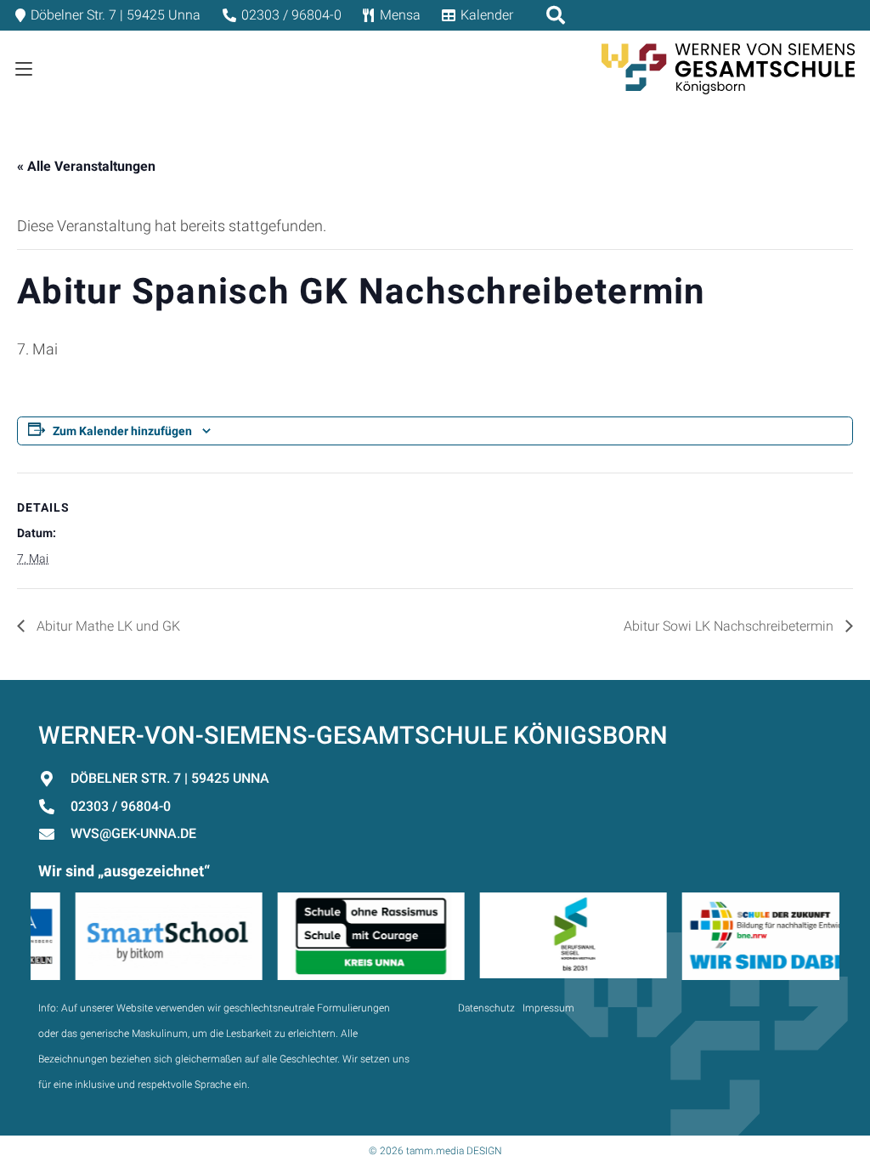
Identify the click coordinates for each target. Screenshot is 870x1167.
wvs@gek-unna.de (133, 833)
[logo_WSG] (728, 68)
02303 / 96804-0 (121, 806)
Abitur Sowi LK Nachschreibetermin (730, 626)
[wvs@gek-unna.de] (54, 833)
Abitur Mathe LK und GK (106, 626)
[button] (24, 68)
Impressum (548, 1008)
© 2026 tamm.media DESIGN (435, 1151)
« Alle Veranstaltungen (86, 166)
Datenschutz (486, 1008)
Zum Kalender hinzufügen (122, 431)
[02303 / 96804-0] (54, 806)
